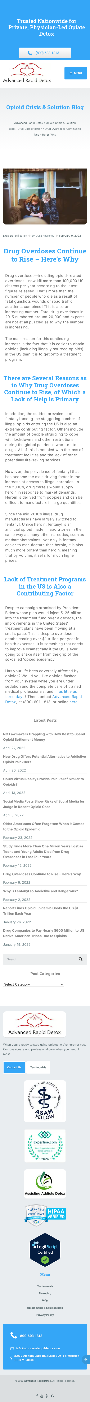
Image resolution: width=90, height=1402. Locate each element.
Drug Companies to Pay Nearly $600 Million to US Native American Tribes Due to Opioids (43, 933)
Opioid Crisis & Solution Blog (45, 1307)
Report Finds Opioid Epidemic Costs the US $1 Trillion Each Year (40, 911)
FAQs (45, 1300)
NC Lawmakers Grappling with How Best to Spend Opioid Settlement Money (44, 737)
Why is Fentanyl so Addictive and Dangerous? (40, 891)
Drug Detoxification (15, 235)
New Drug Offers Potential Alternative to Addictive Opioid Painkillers (44, 759)
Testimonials (38, 1067)
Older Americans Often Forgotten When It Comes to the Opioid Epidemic (43, 826)
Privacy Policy (45, 1314)
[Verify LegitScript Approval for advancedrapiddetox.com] (45, 1249)
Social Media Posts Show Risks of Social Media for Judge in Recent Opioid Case (44, 804)
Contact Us (14, 1067)
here (73, 702)
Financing (45, 1293)
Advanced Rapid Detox (37, 1380)
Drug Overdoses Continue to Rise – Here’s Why (42, 874)
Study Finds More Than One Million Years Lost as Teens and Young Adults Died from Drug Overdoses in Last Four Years (43, 851)
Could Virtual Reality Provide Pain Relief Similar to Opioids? (43, 781)
